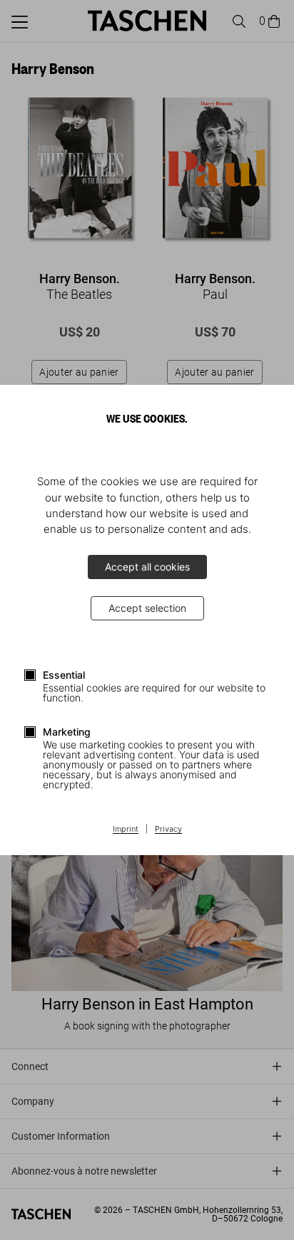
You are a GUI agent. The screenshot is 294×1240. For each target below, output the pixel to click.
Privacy (168, 829)
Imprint (125, 829)
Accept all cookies (147, 567)
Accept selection (147, 608)
